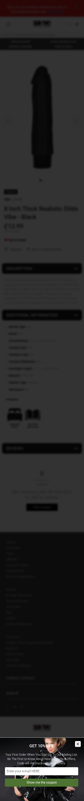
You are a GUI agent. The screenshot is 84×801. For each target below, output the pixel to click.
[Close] (78, 744)
